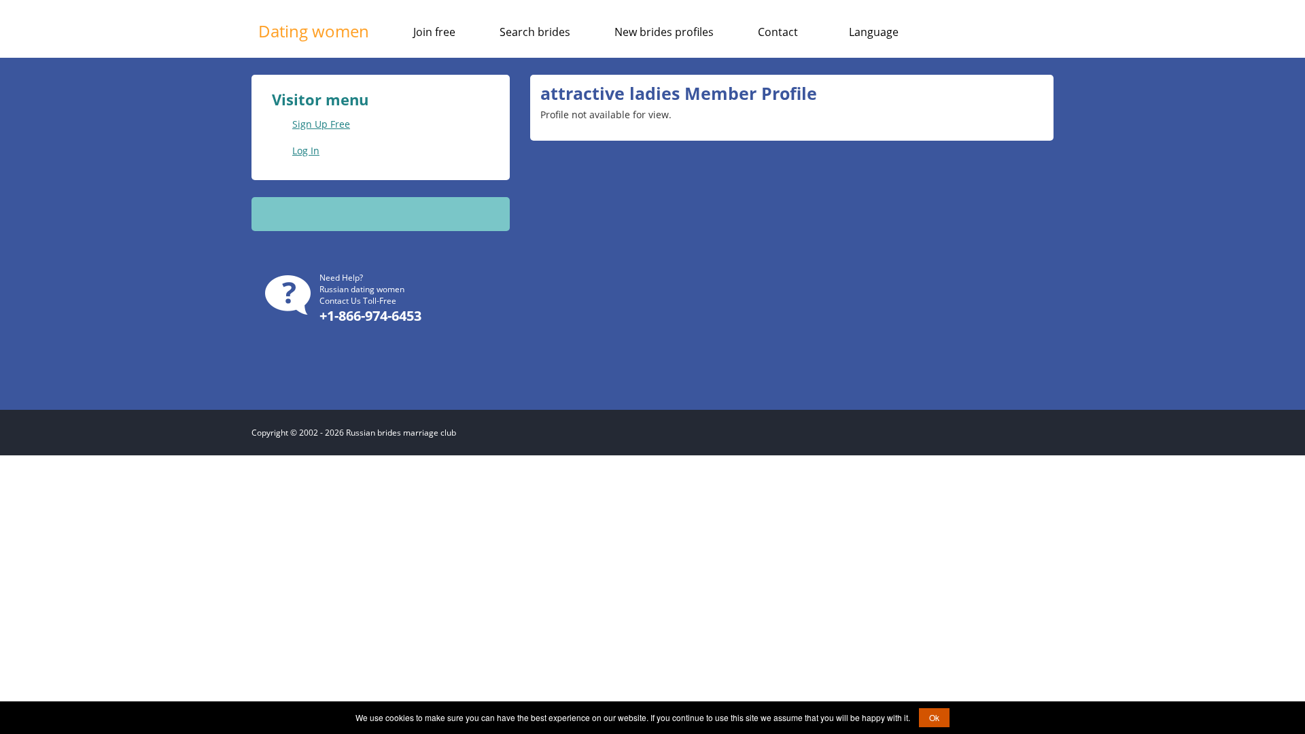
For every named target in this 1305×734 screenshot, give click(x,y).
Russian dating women (361, 289)
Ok (934, 717)
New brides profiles (664, 31)
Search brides (535, 31)
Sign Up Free (321, 124)
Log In (305, 150)
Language (874, 31)
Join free (434, 31)
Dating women (313, 31)
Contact (778, 31)
